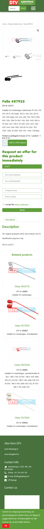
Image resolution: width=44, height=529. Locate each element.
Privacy (35, 515)
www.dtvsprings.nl (11, 449)
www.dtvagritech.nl (11, 454)
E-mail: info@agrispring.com (18, 476)
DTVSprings (12, 480)
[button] (38, 30)
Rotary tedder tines (15, 24)
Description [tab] (10, 220)
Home (4, 24)
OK (6, 526)
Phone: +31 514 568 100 (17, 473)
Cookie (5, 519)
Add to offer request (17, 142)
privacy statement (21, 204)
